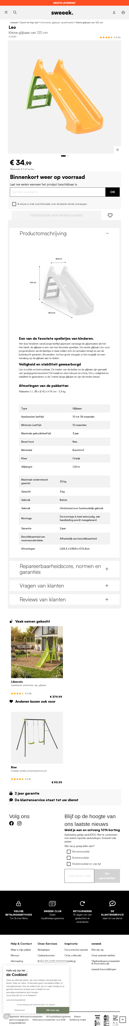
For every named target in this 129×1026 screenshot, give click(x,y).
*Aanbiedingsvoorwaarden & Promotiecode (105, 962)
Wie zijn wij (97, 949)
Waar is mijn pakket (21, 949)
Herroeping (17, 961)
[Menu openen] (6, 12)
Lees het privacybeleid (15, 1000)
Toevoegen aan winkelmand (56, 215)
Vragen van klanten (42, 585)
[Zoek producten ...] (15, 12)
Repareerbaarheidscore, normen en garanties (60, 569)
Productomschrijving (43, 233)
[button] (6, 1016)
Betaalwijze (44, 949)
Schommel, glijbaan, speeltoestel (56, 22)
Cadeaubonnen (46, 955)
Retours (15, 955)
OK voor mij (52, 1010)
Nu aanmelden (107, 875)
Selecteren (19, 1010)
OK (112, 192)
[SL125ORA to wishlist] (117, 150)
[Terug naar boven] (123, 1020)
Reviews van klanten (43, 599)
